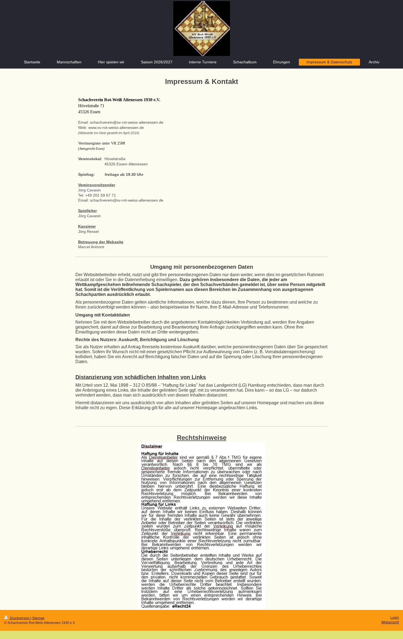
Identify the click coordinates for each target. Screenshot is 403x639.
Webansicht (390, 622)
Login (394, 618)
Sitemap (38, 618)
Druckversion (19, 618)
